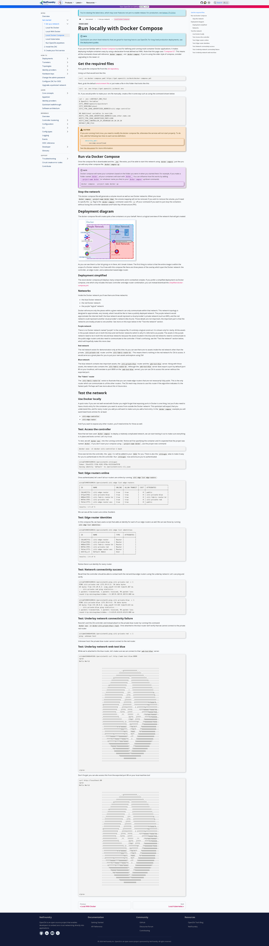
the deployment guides (89, 42)
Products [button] (68, 2)
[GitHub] (202, 2)
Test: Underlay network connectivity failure (206, 49)
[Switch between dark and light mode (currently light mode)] (209, 2)
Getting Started (97, 922)
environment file (102, 83)
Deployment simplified (200, 25)
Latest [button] (78, 2)
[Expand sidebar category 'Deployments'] (67, 58)
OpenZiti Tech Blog (195, 922)
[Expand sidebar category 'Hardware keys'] (67, 73)
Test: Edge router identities (201, 43)
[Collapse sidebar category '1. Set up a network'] (67, 24)
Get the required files (198, 12)
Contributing (145, 930)
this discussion (89, 148)
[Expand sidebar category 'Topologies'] (67, 66)
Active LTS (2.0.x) (168, 13)
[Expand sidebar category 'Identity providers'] (67, 70)
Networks (196, 28)
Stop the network (198, 19)
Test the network (196, 31)
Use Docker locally (198, 34)
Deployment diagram (197, 22)
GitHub (142, 922)
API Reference (96, 926)
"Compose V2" (169, 51)
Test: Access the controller (201, 37)
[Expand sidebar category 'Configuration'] (67, 124)
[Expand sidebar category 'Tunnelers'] (67, 62)
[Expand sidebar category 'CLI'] (67, 127)
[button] (55, 120)
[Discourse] (205, 2)
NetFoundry (193, 926)
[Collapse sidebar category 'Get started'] (67, 20)
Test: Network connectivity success (204, 46)
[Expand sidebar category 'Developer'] (67, 146)
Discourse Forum (146, 926)
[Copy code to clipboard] (183, 78)
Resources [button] (90, 2)
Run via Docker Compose (199, 16)
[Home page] (80, 19)
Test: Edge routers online (201, 40)
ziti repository (113, 69)
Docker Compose (108, 49)
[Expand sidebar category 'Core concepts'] (67, 93)
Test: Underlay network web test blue (204, 52)
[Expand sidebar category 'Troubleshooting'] (67, 158)
